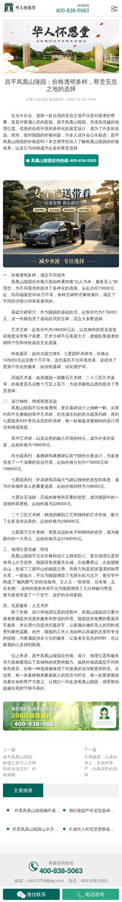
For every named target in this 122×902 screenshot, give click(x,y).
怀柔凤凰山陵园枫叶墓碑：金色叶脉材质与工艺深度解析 (35, 811)
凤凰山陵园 (75, 122)
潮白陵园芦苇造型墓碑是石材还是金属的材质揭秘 (91, 811)
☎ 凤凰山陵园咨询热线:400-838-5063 (61, 160)
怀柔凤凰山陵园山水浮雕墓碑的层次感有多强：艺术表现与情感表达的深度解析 (35, 830)
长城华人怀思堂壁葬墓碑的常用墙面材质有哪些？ (91, 830)
